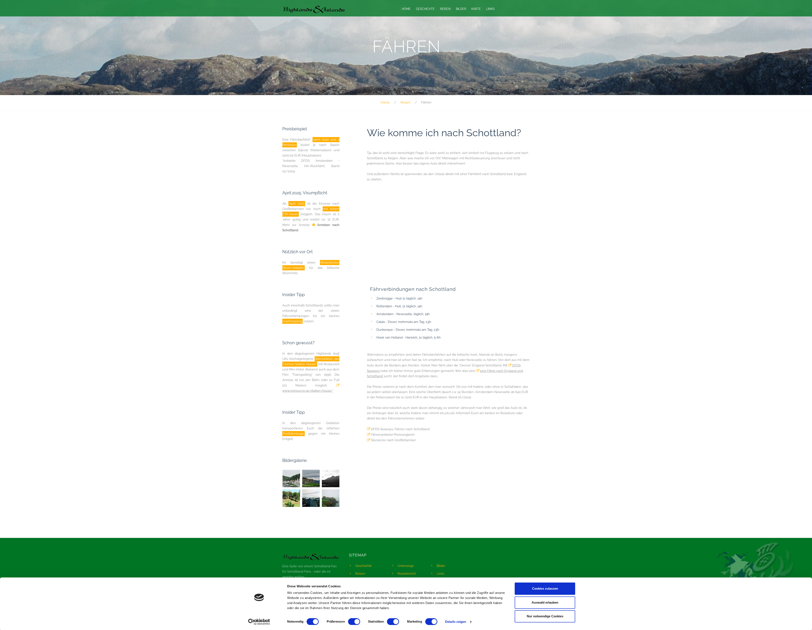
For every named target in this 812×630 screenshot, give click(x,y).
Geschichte (425, 9)
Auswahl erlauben (545, 602)
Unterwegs (406, 566)
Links (490, 9)
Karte (476, 9)
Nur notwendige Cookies (545, 616)
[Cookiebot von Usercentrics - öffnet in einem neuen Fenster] (259, 622)
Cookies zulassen (545, 588)
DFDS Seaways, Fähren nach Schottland (400, 429)
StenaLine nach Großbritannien (393, 440)
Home (406, 9)
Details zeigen (455, 621)
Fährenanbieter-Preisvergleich (393, 435)
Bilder (461, 9)
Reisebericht (407, 574)
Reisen (445, 9)
